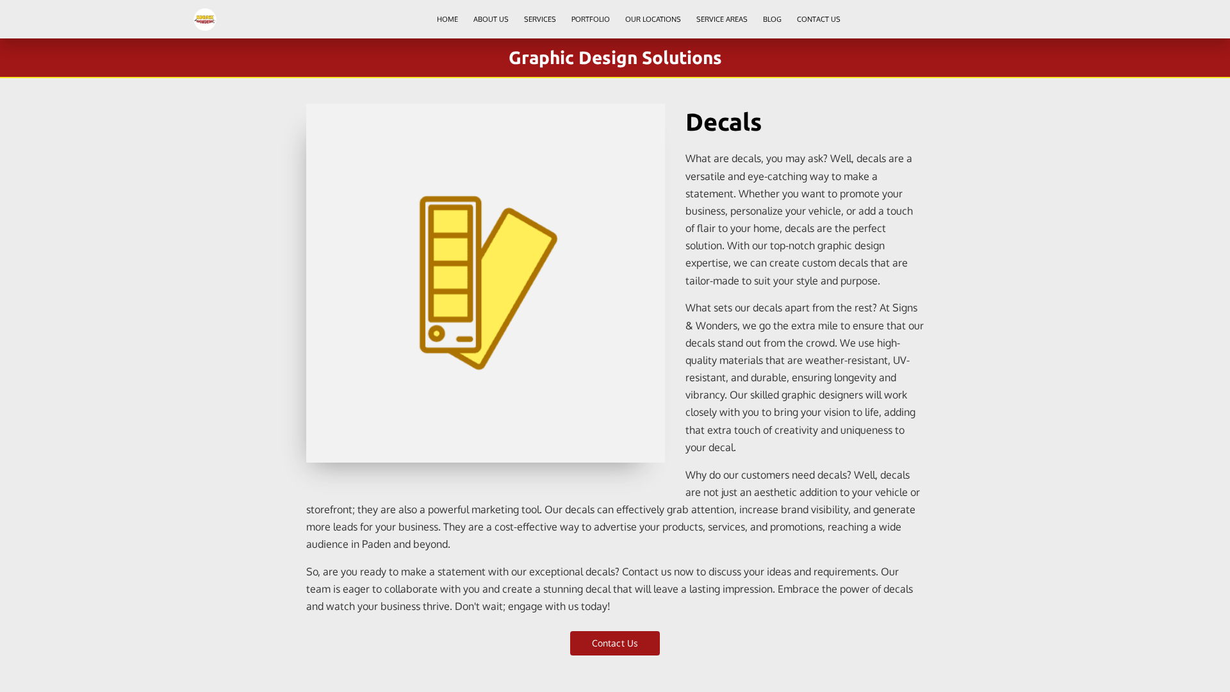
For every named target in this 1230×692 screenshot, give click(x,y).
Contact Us (615, 643)
